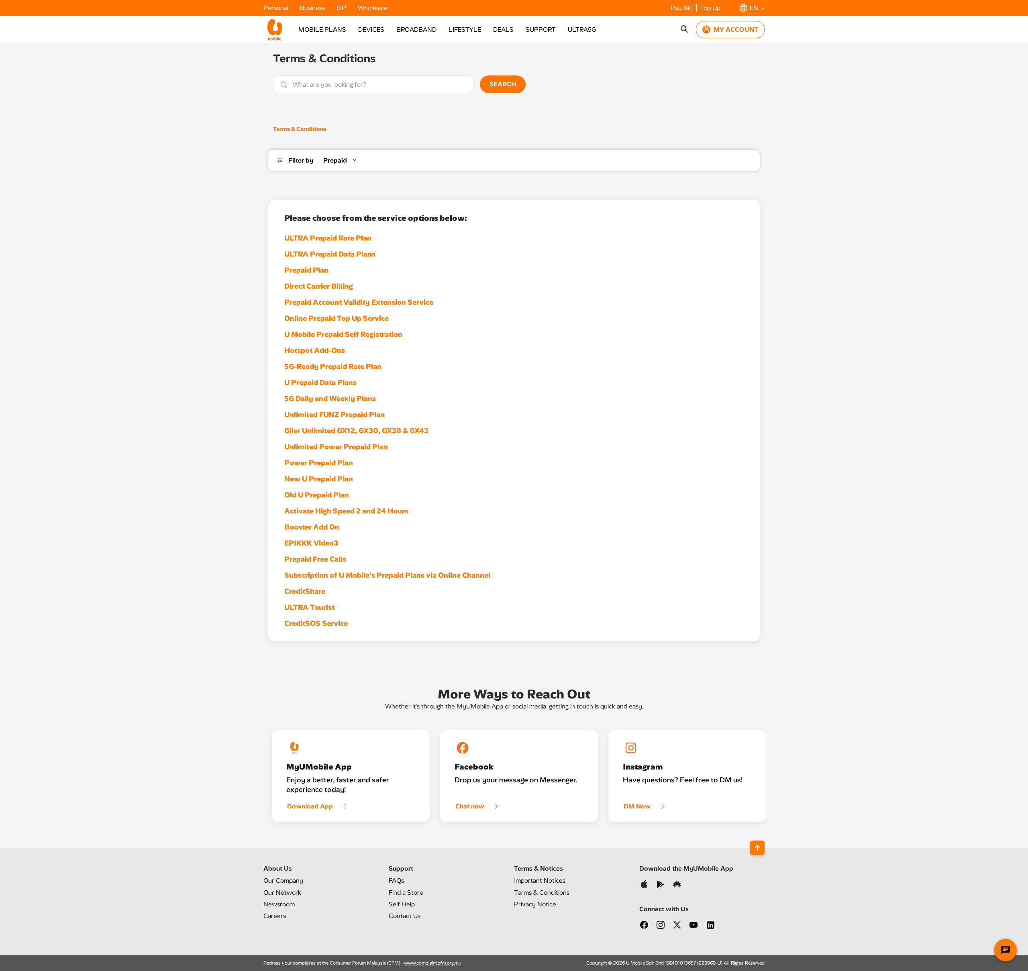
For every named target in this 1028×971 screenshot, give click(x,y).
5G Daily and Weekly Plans (330, 398)
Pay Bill (682, 8)
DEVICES (371, 29)
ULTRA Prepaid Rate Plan (327, 238)
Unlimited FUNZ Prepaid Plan (334, 414)
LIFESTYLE (465, 29)
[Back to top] (757, 848)
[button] (752, 8)
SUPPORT (541, 29)
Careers (274, 916)
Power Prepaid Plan (318, 462)
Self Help (402, 904)
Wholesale (372, 8)
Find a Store (406, 892)
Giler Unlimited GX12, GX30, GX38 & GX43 (356, 430)
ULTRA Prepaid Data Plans (329, 254)
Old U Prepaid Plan (316, 495)
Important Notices (539, 880)
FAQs (396, 880)
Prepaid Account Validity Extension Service (358, 302)
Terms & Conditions (299, 129)
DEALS (503, 29)
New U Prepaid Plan (318, 478)
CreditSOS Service (316, 623)
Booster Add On (311, 527)
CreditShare (304, 591)
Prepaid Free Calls (315, 559)
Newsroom (279, 904)
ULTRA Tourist (309, 607)
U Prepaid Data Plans (320, 382)
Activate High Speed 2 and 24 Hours (346, 511)
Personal (276, 8)
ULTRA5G (582, 29)
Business (313, 8)
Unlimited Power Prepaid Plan (336, 446)
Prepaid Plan (306, 270)
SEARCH (503, 84)
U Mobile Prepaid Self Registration (343, 334)
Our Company (283, 880)
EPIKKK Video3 (311, 543)
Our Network (282, 892)
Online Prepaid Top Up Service (336, 318)
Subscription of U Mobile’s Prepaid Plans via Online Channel (387, 575)
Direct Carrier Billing (318, 286)
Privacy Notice (535, 904)
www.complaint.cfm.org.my (432, 963)
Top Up (710, 8)
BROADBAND (416, 29)
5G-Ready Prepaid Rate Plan (332, 366)
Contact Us (404, 916)
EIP (342, 8)
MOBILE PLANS (322, 29)
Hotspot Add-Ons (314, 350)
